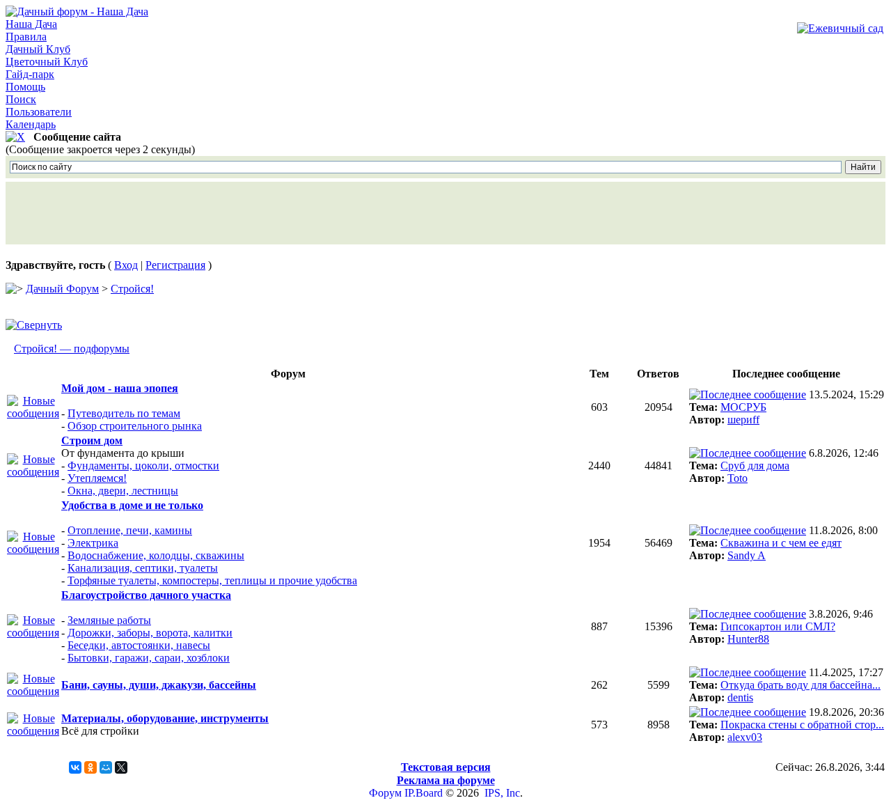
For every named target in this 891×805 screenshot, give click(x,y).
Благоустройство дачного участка (146, 595)
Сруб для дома (754, 465)
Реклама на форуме (446, 780)
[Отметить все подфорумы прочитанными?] (33, 413)
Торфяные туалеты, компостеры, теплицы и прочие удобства (212, 580)
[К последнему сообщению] (747, 394)
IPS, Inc (502, 793)
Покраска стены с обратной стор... (802, 724)
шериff (743, 419)
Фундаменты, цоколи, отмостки (143, 465)
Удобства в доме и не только (132, 505)
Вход (126, 265)
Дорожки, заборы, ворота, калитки (150, 633)
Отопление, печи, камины (130, 530)
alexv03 (744, 737)
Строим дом (92, 440)
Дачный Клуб (38, 49)
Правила (26, 36)
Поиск (21, 99)
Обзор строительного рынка (135, 426)
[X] (121, 767)
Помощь (25, 87)
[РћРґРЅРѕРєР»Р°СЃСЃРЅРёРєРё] (90, 767)
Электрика (93, 543)
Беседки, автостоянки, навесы (139, 645)
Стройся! (132, 289)
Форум (385, 793)
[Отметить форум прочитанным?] (33, 691)
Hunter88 (748, 639)
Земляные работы (109, 620)
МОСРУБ (743, 407)
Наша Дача (31, 24)
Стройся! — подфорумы (71, 348)
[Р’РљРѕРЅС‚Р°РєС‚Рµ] (75, 767)
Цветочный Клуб (47, 62)
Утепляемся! (97, 478)
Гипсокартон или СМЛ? (777, 626)
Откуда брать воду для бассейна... (800, 685)
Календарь (31, 124)
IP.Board (423, 793)
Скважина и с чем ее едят (781, 543)
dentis (740, 697)
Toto (737, 478)
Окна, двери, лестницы (123, 491)
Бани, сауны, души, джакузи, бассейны (158, 685)
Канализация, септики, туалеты (143, 568)
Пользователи (39, 112)
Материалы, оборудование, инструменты (165, 718)
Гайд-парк (30, 74)
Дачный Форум (62, 289)
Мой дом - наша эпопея (119, 388)
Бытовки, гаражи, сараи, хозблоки (149, 658)
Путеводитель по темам (124, 413)
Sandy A (746, 555)
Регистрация (175, 265)
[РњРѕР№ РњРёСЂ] (106, 767)
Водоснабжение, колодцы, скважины (156, 555)
